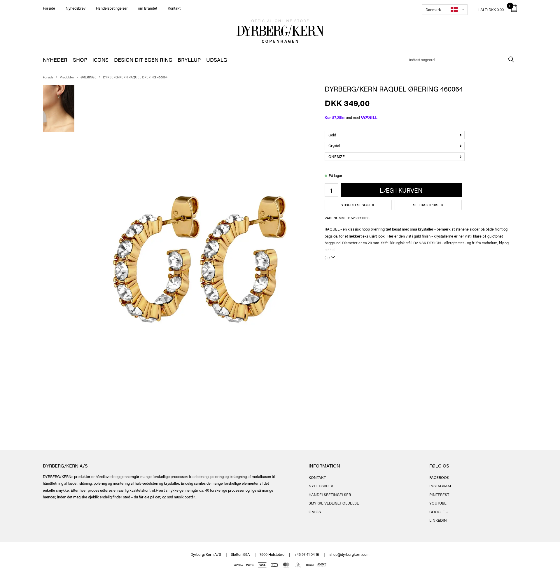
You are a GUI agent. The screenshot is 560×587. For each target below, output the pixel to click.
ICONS (100, 59)
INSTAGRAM (440, 485)
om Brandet (147, 8)
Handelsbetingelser (112, 8)
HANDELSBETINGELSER (330, 494)
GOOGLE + (438, 511)
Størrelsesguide (358, 205)
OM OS (315, 511)
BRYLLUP (189, 59)
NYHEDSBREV (321, 485)
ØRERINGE (88, 77)
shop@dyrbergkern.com (350, 554)
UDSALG (216, 59)
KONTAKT (317, 477)
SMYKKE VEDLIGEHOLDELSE (334, 503)
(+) (327, 257)
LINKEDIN (438, 520)
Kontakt (174, 8)
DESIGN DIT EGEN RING (143, 59)
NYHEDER (55, 59)
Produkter (67, 77)
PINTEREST (439, 494)
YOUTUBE (438, 503)
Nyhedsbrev (75, 8)
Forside (49, 8)
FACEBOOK (439, 477)
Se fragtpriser (428, 205)
